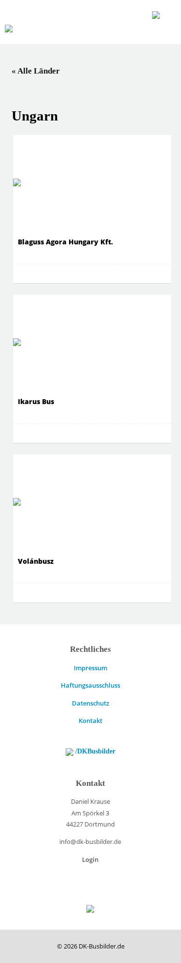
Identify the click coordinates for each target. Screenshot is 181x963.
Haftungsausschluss (90, 685)
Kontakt (90, 720)
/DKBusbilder (94, 751)
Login (90, 859)
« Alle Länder (36, 70)
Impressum (90, 667)
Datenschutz (90, 703)
